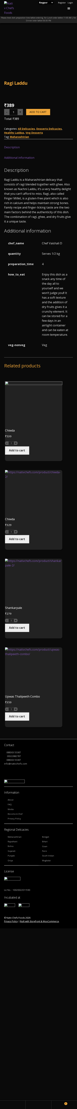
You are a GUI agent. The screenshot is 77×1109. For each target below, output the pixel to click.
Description (12, 147)
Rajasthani (12, 841)
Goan (44, 846)
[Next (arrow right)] (13, 1022)
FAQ (10, 804)
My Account (13, 1105)
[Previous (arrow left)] (4, 1022)
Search (38, 1105)
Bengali (45, 836)
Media (11, 809)
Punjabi (11, 855)
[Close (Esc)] (4, 1017)
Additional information (19, 158)
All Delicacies (26, 128)
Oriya (10, 860)
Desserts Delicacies (49, 128)
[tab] (38, 147)
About (10, 799)
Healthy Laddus (14, 132)
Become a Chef (15, 814)
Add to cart (38, 112)
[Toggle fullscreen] (22, 1017)
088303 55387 (13, 752)
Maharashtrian (19, 136)
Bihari (45, 841)
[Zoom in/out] (31, 1017)
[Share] (13, 1017)
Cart (58, 1102)
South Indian (48, 855)
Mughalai (46, 860)
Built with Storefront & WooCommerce (39, 921)
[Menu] (69, 8)
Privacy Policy (14, 818)
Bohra (10, 846)
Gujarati (11, 851)
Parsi (44, 851)
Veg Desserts (34, 132)
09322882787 (13, 756)
